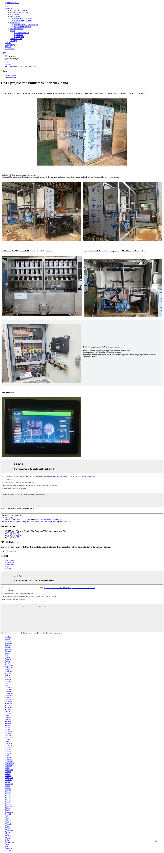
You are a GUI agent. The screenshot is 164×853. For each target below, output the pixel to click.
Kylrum (12, 31)
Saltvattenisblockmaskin (22, 27)
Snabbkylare (57, 522)
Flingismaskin (15, 17)
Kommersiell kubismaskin (19, 13)
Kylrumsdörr (18, 35)
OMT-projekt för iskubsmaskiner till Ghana (20, 67)
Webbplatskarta (46, 519)
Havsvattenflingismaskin (23, 21)
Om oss (8, 47)
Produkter (8, 9)
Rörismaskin (14, 15)
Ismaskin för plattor (16, 29)
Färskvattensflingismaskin (23, 19)
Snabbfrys (13, 41)
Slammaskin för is (16, 39)
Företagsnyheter (11, 77)
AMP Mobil (57, 519)
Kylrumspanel (19, 37)
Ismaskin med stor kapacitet (19, 11)
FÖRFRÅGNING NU (9, 551)
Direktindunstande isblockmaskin (26, 25)
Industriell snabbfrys (8, 522)
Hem (7, 6)
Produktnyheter (10, 75)
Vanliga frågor (10, 45)
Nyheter (8, 43)
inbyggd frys (67, 522)
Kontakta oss (10, 49)
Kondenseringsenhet (21, 33)
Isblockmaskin (15, 23)
